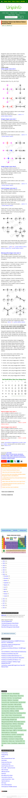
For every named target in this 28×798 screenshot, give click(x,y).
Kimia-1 (8, 455)
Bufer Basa (9, 698)
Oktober (5, 580)
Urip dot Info (14, 796)
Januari (5, 596)
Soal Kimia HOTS (20, 734)
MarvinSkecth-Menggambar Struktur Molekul (10, 627)
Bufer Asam (4, 698)
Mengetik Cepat (13, 719)
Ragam (10, 730)
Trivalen (9, 458)
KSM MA (17, 711)
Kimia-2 (11, 455)
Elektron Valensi (13, 454)
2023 (4, 567)
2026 (4, 561)
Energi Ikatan (15, 700)
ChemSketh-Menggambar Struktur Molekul (9, 623)
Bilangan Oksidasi (13, 695)
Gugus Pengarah (11, 706)
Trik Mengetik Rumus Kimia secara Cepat (9, 625)
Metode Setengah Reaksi (7, 723)
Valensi (13, 458)
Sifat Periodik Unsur (6, 732)
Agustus (6, 585)
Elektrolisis (10, 700)
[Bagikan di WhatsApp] (11, 461)
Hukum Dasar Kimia (6, 708)
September (6, 582)
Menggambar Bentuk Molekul (7, 721)
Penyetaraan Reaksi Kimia (15, 726)
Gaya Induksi (10, 704)
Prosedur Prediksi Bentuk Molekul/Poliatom (11, 470)
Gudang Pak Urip (4, 754)
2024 (4, 565)
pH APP (3, 756)
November (6, 578)
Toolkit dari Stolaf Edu (5, 764)
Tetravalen (3, 458)
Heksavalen (20, 454)
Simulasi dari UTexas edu (6, 762)
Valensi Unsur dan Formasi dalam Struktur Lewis (12, 472)
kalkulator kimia (21, 743)
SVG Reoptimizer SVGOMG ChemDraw (9, 786)
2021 (4, 572)
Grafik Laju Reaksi (17, 704)
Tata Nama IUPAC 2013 (20, 741)
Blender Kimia (20, 695)
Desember (6, 576)
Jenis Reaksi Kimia (5, 711)
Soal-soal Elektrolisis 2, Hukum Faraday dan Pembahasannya (13, 651)
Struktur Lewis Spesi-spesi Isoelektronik (10, 487)
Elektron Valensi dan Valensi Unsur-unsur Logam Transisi (13, 481)
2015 (4, 607)
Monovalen (16, 455)
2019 (4, 598)
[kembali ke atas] (26, 796)
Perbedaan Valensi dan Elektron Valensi (16, 457)
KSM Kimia (12, 711)
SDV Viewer (3, 782)
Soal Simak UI (11, 739)
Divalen (7, 454)
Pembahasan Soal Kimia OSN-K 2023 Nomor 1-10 (11, 655)
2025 (4, 563)
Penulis (18, 14)
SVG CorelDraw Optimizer (6, 784)
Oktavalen (21, 455)
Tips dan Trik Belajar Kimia (6, 621)
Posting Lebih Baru (6, 530)
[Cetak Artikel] (21, 461)
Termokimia (4, 743)
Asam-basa (4, 693)
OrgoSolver (3, 773)
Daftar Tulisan (6, 13)
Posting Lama (23, 530)
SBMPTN (15, 730)
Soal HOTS (14, 734)
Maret (5, 591)
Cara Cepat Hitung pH (17, 698)
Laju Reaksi (22, 717)
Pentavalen (3, 457)
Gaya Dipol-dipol (22, 702)
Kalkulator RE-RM (5, 713)
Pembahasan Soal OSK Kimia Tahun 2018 (9, 653)
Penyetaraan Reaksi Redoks (7, 728)
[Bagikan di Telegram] (18, 461)
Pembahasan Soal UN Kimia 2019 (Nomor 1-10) (11, 659)
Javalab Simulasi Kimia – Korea (7, 779)
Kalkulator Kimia (13, 13)
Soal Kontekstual (17, 736)
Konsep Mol (4, 717)
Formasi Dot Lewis (5, 702)
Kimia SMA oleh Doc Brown (6, 775)
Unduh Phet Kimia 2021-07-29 (7, 766)
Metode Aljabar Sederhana (19, 721)
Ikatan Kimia (12, 708)
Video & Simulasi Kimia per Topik (8, 758)
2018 (4, 601)
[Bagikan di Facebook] (8, 461)
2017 (4, 603)
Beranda (15, 530)
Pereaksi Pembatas (18, 728)
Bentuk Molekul (16, 693)
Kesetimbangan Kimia (21, 713)
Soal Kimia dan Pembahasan (7, 736)
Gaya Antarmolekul (14, 702)
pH (2, 745)
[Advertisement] (14, 40)
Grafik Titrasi (4, 706)
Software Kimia (5, 741)
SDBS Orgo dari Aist (5, 771)
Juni (5, 587)
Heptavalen (3, 455)
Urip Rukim (9, 452)
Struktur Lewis (12, 741)
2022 (4, 570)
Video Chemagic (4, 769)
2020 (4, 574)
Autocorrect (9, 693)
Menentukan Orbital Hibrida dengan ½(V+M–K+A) (12, 467)
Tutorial (8, 743)
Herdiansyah (9, 797)
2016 (4, 605)
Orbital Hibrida (20, 723)
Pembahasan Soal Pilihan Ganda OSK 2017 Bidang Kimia (12, 657)
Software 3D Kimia (19, 739)
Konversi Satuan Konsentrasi (13, 717)
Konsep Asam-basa (17, 715)
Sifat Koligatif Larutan (21, 730)
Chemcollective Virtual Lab (6, 777)
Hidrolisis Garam (18, 706)
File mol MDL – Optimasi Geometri (8, 767)
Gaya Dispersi (4, 704)
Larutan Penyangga (5, 719)
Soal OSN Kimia (5, 739)
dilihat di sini (7, 445)
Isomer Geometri (19, 708)
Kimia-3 (10, 715)
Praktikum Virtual (5, 730)
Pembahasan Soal (5, 726)
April (5, 589)
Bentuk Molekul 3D (5, 695)
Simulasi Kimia (22, 13)
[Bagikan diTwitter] (15, 461)
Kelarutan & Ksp (12, 713)
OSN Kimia (15, 723)
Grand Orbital (4, 760)
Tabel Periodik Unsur (5, 781)
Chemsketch (4, 700)
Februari (5, 593)
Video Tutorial (11, 14)
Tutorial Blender (14, 743)
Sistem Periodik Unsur (6, 734)
